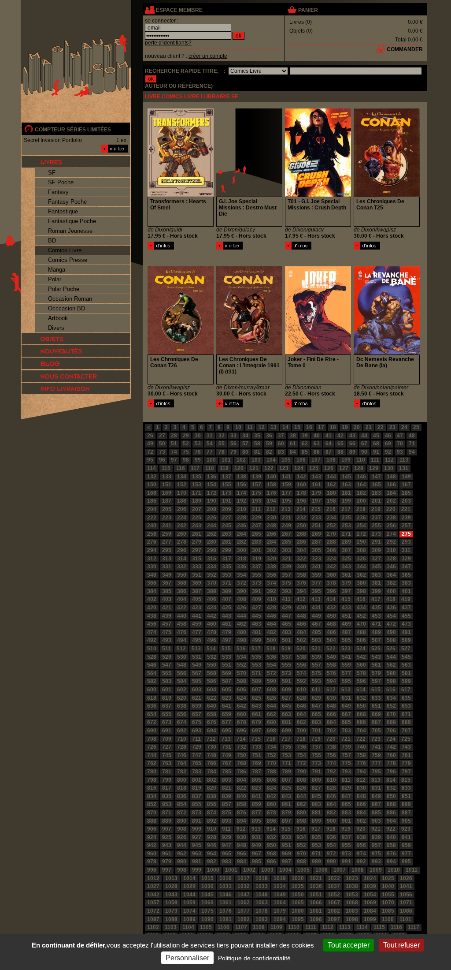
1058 (171, 902)
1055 (388, 895)
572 (271, 673)
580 (391, 673)
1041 (406, 886)
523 (346, 648)
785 (226, 772)
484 (301, 632)
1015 (207, 878)
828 (331, 788)
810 (331, 780)
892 (211, 821)
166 (391, 484)
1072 (153, 911)
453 (376, 616)
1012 (153, 878)
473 (406, 624)
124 (298, 468)
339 (286, 566)
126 (328, 468)
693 (196, 731)
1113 (345, 927)
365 (406, 575)
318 (241, 559)
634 (391, 698)
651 (376, 706)
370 (211, 583)
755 (316, 755)
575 (316, 673)
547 (166, 665)
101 (226, 460)
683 (316, 722)
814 (391, 780)
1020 (298, 878)
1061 (225, 902)
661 (256, 714)
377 (316, 583)
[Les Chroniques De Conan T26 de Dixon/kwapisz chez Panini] (181, 353)
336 (241, 566)
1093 (261, 919)
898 (301, 821)
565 (166, 673)
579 (376, 673)
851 (406, 796)
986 (271, 861)
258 (151, 534)
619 (166, 698)
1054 (370, 895)
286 (301, 542)
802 (211, 780)
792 (331, 772)
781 (166, 772)
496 (211, 640)
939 (376, 837)
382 (391, 583)
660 (241, 714)
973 (346, 854)
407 (226, 599)
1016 (225, 878)
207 (196, 509)
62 (305, 443)
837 (196, 796)
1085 (388, 911)
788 (271, 772)
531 (196, 657)
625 (256, 698)
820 (211, 788)
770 (271, 763)
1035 (298, 886)
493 (166, 640)
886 (391, 813)
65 (340, 443)
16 (309, 427)
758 (361, 755)
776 (361, 763)
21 (369, 427)
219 (376, 509)
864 (331, 804)
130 (388, 468)
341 (316, 566)
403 (166, 599)
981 (196, 861)
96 (162, 460)
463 (256, 624)
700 (301, 731)
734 (271, 747)
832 (391, 788)
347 (406, 566)
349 (166, 575)
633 (376, 698)
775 (346, 763)
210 (241, 509)
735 (286, 747)
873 (196, 813)
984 (241, 861)
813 (376, 780)
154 (211, 484)
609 (286, 689)
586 (211, 681)
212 (271, 509)
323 (316, 559)
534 (241, 657)
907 (166, 829)
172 (211, 493)
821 (226, 788)
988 (301, 861)
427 (256, 607)
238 (391, 518)
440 (181, 616)
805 (256, 780)
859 (256, 804)
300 (241, 550)
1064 (280, 902)
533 (226, 657)
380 (361, 583)
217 (346, 509)
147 (376, 477)
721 (346, 739)
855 (196, 804)
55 (221, 443)
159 (286, 484)
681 (286, 722)
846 (331, 796)
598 (391, 681)
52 (186, 443)
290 (361, 542)
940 (391, 837)
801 (196, 780)
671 (406, 714)
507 (376, 640)
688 (391, 722)
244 (211, 525)
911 (226, 829)
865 (346, 804)
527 (405, 648)
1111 (310, 927)
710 (181, 739)
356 (271, 575)
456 (151, 624)
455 (406, 616)
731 (226, 747)
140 (271, 477)
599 (406, 681)
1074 (189, 911)
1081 (316, 911)
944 (181, 845)
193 (256, 501)
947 (226, 845)
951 (286, 845)
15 (297, 427)
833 (406, 788)
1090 (207, 919)
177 (286, 493)
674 (181, 722)
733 (256, 747)
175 (256, 493)
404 (181, 599)
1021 (316, 878)
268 (301, 534)
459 (196, 624)
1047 (243, 895)
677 (226, 722)
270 (331, 534)
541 (346, 657)
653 (406, 706)
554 (271, 665)
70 (400, 443)
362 (361, 575)
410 (271, 599)
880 (301, 813)
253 (346, 525)
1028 (171, 886)
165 (376, 484)
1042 (153, 895)
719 (316, 739)
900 (331, 821)
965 (226, 854)
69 (388, 443)
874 (211, 813)
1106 (223, 927)
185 (406, 493)
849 (376, 796)
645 (286, 706)
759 (376, 755)
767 (226, 763)
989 (316, 861)
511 (166, 648)
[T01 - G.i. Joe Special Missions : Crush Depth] (298, 248)
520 (301, 648)
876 (241, 813)
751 (256, 755)
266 (271, 534)
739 (346, 747)
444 (241, 616)
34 (245, 436)
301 (256, 550)
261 (196, 534)
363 (376, 575)
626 (271, 698)
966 (241, 854)
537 (286, 657)
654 (151, 714)
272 (361, 534)
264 (241, 534)
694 (211, 731)
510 (151, 648)
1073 (171, 911)
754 (301, 755)
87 (328, 452)
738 (331, 747)
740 (361, 747)
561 (376, 665)
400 (391, 591)
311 (406, 550)
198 (331, 501)
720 (331, 739)
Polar (54, 279)
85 (305, 452)
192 (241, 501)
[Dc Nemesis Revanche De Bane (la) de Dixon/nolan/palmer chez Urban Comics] (387, 353)
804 (241, 780)
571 (256, 673)
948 (241, 845)
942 (151, 845)
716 (271, 739)
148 (391, 477)
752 (271, 755)
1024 (370, 878)
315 (196, 559)
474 (151, 632)
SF (51, 172)
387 (196, 591)
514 (211, 648)
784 (211, 772)
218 (361, 509)
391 (256, 591)
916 (301, 829)
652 (391, 706)
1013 (171, 878)
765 (196, 763)
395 (316, 591)
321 (286, 559)
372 (241, 583)
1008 (357, 870)
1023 (352, 878)
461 (226, 624)
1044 (189, 895)
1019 (280, 878)
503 (316, 640)
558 (331, 665)
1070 (388, 902)
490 (391, 632)
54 (210, 443)
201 (376, 501)
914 (271, 829)
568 (211, 673)
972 (331, 854)
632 (361, 698)
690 (151, 731)
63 (317, 443)
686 (361, 722)
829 (346, 788)
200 (361, 501)
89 (352, 452)
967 (256, 854)
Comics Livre (64, 250)
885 (376, 813)
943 (166, 845)
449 (316, 616)
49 (150, 443)
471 (376, 624)
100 (211, 460)
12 (262, 427)
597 (376, 681)
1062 (243, 902)
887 (406, 813)
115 (166, 468)
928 (211, 837)
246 (241, 525)
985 (256, 861)
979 (166, 861)
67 (364, 443)
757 (346, 755)
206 (181, 509)
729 (196, 747)
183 (376, 493)
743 (406, 747)
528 (151, 657)
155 (226, 484)
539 (316, 657)
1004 (285, 870)
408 (241, 599)
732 (241, 747)
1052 (334, 895)
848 (361, 796)
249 (286, 525)
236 (361, 518)
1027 (153, 886)
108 (331, 460)
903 (376, 821)
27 (162, 436)
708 (151, 739)
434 (361, 607)
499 (256, 640)
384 (151, 591)
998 (181, 870)
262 (211, 534)
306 (331, 550)
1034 (280, 886)
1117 (413, 927)
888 (151, 821)
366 (151, 583)
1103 (171, 927)
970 (301, 854)
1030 (207, 886)
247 (256, 525)
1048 (261, 895)
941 (406, 837)
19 (345, 427)
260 (181, 534)
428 (271, 607)
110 (360, 460)
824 (271, 788)
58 (257, 443)
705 (376, 731)
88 (340, 452)
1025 (388, 878)
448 (301, 616)
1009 (376, 870)
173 (226, 493)
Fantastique (63, 211)
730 (211, 747)
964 (211, 854)
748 (211, 755)
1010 (394, 870)
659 (226, 714)
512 (181, 648)
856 (211, 804)
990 (331, 861)
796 (391, 772)
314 (181, 559)
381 (376, 583)
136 (211, 477)
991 (346, 861)
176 (271, 493)
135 (196, 477)
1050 (298, 895)
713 (226, 739)
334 (211, 566)
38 (293, 436)
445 (256, 616)
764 (181, 763)
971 (316, 854)
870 (151, 813)
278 (181, 542)
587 (226, 681)
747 (196, 755)
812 (361, 780)
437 (406, 607)
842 (271, 796)
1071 (406, 902)
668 (361, 714)
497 (226, 640)
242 (181, 525)
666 (331, 714)
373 (256, 583)
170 (181, 493)
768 (241, 763)
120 (239, 468)
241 (166, 525)
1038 (352, 886)
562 (391, 665)
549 (196, 665)
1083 (352, 911)
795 (376, 772)
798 (151, 780)
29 (186, 436)
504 (331, 640)
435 (376, 607)
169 (166, 493)
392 (271, 591)
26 (150, 436)
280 (211, 542)
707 (406, 731)
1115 (379, 927)
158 (271, 484)
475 (166, 632)
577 (346, 673)
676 (211, 722)
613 (346, 689)
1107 (241, 927)
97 (174, 460)
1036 (316, 886)
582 (151, 681)
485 (316, 632)
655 (166, 714)
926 (181, 837)
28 (174, 436)
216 (331, 509)
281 (226, 542)
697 (256, 731)
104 (271, 460)
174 (241, 493)
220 (391, 509)
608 (271, 689)
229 (256, 518)
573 (286, 673)
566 (181, 673)
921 (376, 829)
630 (331, 698)
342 (331, 566)
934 (301, 837)
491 (406, 632)
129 (373, 468)
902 (361, 821)
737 (316, 747)
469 (346, 624)
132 (151, 477)
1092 (243, 919)
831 (376, 788)
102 (241, 460)
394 (301, 591)
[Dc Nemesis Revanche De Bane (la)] (367, 406)
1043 (171, 895)
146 (361, 477)
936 (331, 837)
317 (226, 559)
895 (256, 821)
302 (271, 550)
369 (196, 583)
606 (241, 689)
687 (376, 722)
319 (256, 559)
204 (151, 509)
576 (331, 673)
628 (301, 698)
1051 (316, 895)
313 (166, 559)
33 (233, 436)
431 (316, 607)
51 (174, 443)
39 (305, 436)
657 (196, 714)
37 (281, 436)
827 (316, 788)
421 (166, 607)
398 (361, 591)
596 (361, 681)
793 (346, 772)
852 (151, 804)
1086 (406, 911)
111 (375, 460)
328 (391, 559)
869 (406, 804)
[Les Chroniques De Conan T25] (367, 248)
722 (361, 739)
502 (301, 640)
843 (286, 796)
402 (151, 599)
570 (241, 673)
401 (406, 591)
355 (256, 575)
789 (286, 772)
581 (406, 673)
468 (331, 624)
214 (301, 509)
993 (376, 861)
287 (316, 542)
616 (391, 689)
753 (286, 755)
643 (256, 706)
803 (226, 780)
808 (301, 780)
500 (271, 640)
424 (211, 607)
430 (301, 607)
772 (301, 763)
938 (361, 837)
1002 (249, 870)
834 (151, 796)
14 (285, 427)
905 (406, 821)
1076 (225, 911)
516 (241, 648)
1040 (388, 886)
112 (389, 460)
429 (286, 607)
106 (301, 460)
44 (364, 436)
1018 (261, 878)
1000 (213, 870)
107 (316, 460)
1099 (370, 919)
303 (286, 550)
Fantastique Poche (72, 221)
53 (198, 443)
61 (293, 443)
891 (196, 821)
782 (181, 772)
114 (151, 468)
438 (151, 616)
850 (391, 796)
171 (196, 493)
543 (376, 657)
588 (241, 681)
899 (316, 821)
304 (301, 550)
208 (211, 509)
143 (316, 477)
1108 (259, 927)
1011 (412, 870)
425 (226, 607)
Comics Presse (67, 260)
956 (361, 845)
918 (331, 829)
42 (340, 436)
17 (321, 427)
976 (391, 854)
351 (196, 575)
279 (196, 542)
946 (211, 845)
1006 (321, 870)
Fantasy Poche (67, 201)
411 (286, 599)
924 (151, 837)
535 (256, 657)
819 (196, 788)
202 (391, 501)
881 (316, 813)
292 (391, 542)
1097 (334, 919)
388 (211, 591)
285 (286, 542)
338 (271, 566)
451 (346, 616)
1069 (370, 902)
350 (181, 575)
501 (286, 640)
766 (211, 763)
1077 (243, 911)
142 (301, 477)
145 (346, 477)
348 (151, 575)
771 (286, 763)
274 (391, 534)
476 (181, 632)
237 (376, 518)
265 (256, 534)
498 (241, 640)
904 (391, 821)
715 (256, 739)
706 (391, 731)
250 (301, 525)
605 (226, 689)
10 (238, 427)
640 (211, 706)
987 (286, 861)
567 (196, 673)
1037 (334, 886)
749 (226, 755)
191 (226, 501)
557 (316, 665)
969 (286, 854)
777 (376, 763)
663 (286, 714)
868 (391, 804)
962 (181, 854)
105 (286, 460)
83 (281, 452)
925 (166, 837)
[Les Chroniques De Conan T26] (161, 406)
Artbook (58, 318)
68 (376, 443)
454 (391, 616)
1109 (276, 927)
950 (271, 845)
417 (376, 599)
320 (271, 559)
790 (301, 772)
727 (166, 747)
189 (196, 501)
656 (181, 714)
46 (388, 436)
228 (241, 518)
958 (391, 845)
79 (233, 452)
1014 (189, 878)
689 (406, 722)
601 (166, 689)
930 (241, 837)
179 (316, 493)
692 (181, 731)
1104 (188, 927)
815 (405, 780)
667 (346, 714)
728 (181, 747)
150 (151, 484)
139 (256, 477)
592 (301, 681)
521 (316, 648)
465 (286, 624)
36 (269, 436)
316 (211, 559)
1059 (189, 902)
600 (151, 689)
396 (331, 591)
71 (412, 443)
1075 (207, 911)
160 (301, 484)
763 (166, 763)
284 (271, 542)
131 (403, 468)
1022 (334, 878)
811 (346, 780)
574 (301, 673)
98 (186, 460)
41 (328, 436)
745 (166, 755)
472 (391, 624)
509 (406, 640)
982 (211, 861)
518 (271, 648)
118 (209, 468)
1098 (352, 919)
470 (361, 624)
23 (392, 427)
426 (241, 607)
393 (286, 591)
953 (316, 845)
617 (405, 689)
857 (226, 804)
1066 (316, 902)
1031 (225, 886)
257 (406, 525)
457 (166, 624)
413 (316, 599)
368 (181, 583)
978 (151, 861)
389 (226, 591)
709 (166, 739)
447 (286, 616)
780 (151, 772)
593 (316, 681)
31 (210, 436)
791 (316, 772)
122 (269, 468)
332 (181, 566)
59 (269, 443)
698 (271, 731)
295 (166, 550)
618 (151, 698)
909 (196, 829)
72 (150, 452)
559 (346, 665)
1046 (225, 895)
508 (391, 640)
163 (346, 484)
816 (151, 788)
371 (226, 583)
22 (380, 427)
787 (256, 772)
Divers (56, 328)
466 (301, 624)
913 (256, 829)
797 (406, 772)
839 (226, 796)
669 (376, 714)
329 (406, 559)
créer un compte (208, 56)
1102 (153, 927)
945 (196, 845)
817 (166, 788)
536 (271, 657)
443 (226, 616)
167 (406, 484)
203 (406, 501)
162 (331, 484)
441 (196, 616)
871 (166, 813)
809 (316, 780)
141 (286, 477)
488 (361, 632)
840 (241, 796)
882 (331, 813)
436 (391, 607)
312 (151, 559)
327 (376, 559)
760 (391, 755)
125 (313, 468)
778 (391, 763)
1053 (352, 895)
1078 (261, 911)
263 (226, 534)
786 (241, 772)
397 (346, 591)
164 (361, 484)
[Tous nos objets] (76, 338)
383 (406, 583)
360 (331, 575)
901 (346, 821)
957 (376, 845)
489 (376, 632)
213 (286, 509)
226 (211, 518)
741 (376, 747)
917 (316, 829)
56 (233, 443)
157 (256, 484)
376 (301, 583)
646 (301, 706)
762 (151, 763)
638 (181, 706)
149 (406, 477)
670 (391, 714)
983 (226, 861)
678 (241, 722)
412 (301, 599)
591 (286, 681)
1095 (298, 919)
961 (166, 854)
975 (376, 854)
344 (361, 566)
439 (166, 616)
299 (226, 550)
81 (257, 452)
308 (361, 550)
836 (181, 796)
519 (286, 648)
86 (317, 452)
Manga (56, 269)
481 (256, 632)
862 (301, 804)
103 (256, 460)
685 (346, 722)
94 (412, 452)
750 (241, 755)
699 (286, 731)
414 (331, 599)
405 (196, 599)
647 (316, 706)
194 (271, 501)
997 (166, 870)
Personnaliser (187, 958)
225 (196, 518)
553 (256, 665)
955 (346, 845)
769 (256, 763)
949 (256, 845)
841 (256, 796)
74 (174, 452)
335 (226, 566)
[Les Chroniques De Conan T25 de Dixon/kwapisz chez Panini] (387, 195)
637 (166, 706)
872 (181, 813)
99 (198, 460)
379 (346, 583)
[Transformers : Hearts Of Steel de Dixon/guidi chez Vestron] (181, 195)
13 (273, 427)
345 (376, 566)
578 (361, 673)
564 (151, 673)
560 (361, 665)
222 (151, 518)
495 (196, 640)
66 (352, 443)
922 (391, 829)
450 (331, 616)
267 (286, 534)
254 (361, 525)
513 (196, 648)
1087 (153, 919)
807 (286, 780)
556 (301, 665)
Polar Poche (63, 289)
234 (331, 518)
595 (346, 681)
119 (224, 468)
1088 (171, 919)
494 (181, 640)
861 (286, 804)
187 (166, 501)
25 (416, 427)
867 (376, 804)
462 (241, 624)
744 (151, 755)
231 (286, 518)
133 (166, 477)
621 (196, 698)
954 (331, 845)
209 (226, 509)
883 (346, 813)
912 (241, 829)
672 (151, 722)
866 (361, 804)
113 (403, 460)
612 (331, 689)
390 (241, 591)
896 (271, 821)
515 (226, 648)
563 (406, 665)
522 (331, 648)
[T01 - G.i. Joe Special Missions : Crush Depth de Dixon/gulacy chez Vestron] (318, 195)
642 (241, 706)
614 (361, 689)
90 (364, 452)
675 (196, 722)
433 (346, 607)
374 (271, 583)
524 (361, 648)
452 (361, 616)
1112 (327, 927)
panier (308, 10)
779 (406, 763)
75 (186, 452)
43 (352, 436)
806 (271, 780)
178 (301, 493)
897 (286, 821)
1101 (405, 919)
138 (241, 477)
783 (196, 772)
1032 (243, 886)
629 (316, 698)
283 (256, 542)
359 (316, 575)
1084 (370, 911)
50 (162, 443)
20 (357, 427)
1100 (388, 919)
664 (301, 714)
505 (346, 640)
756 (331, 755)
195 (286, 501)
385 (166, 591)
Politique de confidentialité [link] (254, 958)
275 (406, 534)
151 (166, 484)
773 (316, 763)
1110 (293, 927)
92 (388, 452)
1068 (352, 902)
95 (150, 460)
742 (391, 747)
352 (211, 575)
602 (181, 689)
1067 (334, 902)
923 (405, 829)
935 (316, 837)
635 (406, 698)
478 (211, 632)
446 (271, 616)
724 (391, 739)
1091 (225, 919)
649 (346, 706)
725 (405, 739)
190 (211, 501)
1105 (206, 927)
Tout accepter (349, 945)
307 (346, 550)
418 (391, 599)
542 (361, 657)
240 (151, 525)
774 (331, 763)
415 (346, 599)
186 (151, 501)
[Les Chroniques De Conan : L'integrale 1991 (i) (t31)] (229, 406)
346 (391, 566)
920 (361, 829)
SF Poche (61, 182)
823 (256, 788)
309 (376, 550)
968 (271, 854)
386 (181, 591)
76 (198, 452)
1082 (334, 911)
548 (181, 665)
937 (346, 837)
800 (181, 780)
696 (241, 731)
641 (226, 706)
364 (391, 575)
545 (406, 657)
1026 (406, 878)
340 (301, 566)
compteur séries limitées (73, 130)
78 (221, 452)
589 (256, 681)
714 (241, 739)
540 (331, 657)
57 (245, 443)
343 (346, 566)
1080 (298, 911)
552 (241, 665)
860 (271, 804)
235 (346, 518)
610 (301, 689)
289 (346, 542)
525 (376, 648)
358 (301, 575)
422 (181, 607)
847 (346, 796)
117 (195, 468)
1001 (231, 870)
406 (211, 599)
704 (361, 731)
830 (361, 788)
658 (211, 714)
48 (412, 436)
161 (316, 484)
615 (376, 689)
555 (286, 665)
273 (376, 534)
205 (166, 509)
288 (331, 542)
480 (241, 632)
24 (404, 427)
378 (331, 583)
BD (52, 240)
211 (256, 509)
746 (181, 755)
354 (241, 575)
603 (196, 689)
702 (331, 731)
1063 (261, 902)
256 (391, 525)
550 (211, 665)
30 (198, 436)
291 (376, 542)
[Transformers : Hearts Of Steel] (161, 248)
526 (391, 648)
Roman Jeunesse (70, 231)
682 (301, 722)
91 (376, 452)
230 (271, 518)
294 (151, 550)
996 (151, 870)
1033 (261, 886)
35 (257, 436)
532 (211, 657)
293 (406, 542)
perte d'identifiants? (168, 43)
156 (241, 484)
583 (166, 681)
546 (151, 665)
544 (391, 657)
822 (241, 788)
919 (346, 829)
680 (271, 722)
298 (211, 550)
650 (361, 706)
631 (346, 698)
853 (166, 804)
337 (256, 566)
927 (196, 837)
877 (256, 813)
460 (211, 624)
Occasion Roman (70, 298)
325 (346, 559)
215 (316, 509)
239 (406, 518)
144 (331, 477)
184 (391, 493)
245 (226, 525)
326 (361, 559)
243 (196, 525)
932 (271, 837)
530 (181, 657)
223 (166, 518)
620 (181, 698)
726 (151, 747)
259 (166, 534)
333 (196, 566)
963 (196, 854)
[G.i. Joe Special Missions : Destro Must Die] (229, 248)
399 (376, 591)
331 (166, 566)
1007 (339, 870)
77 (210, 452)
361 (346, 575)
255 (376, 525)
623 (226, 698)
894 (241, 821)
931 (256, 837)
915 (286, 829)
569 (226, 673)
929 (226, 837)
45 (376, 436)
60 (281, 443)
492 (151, 640)
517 (256, 648)
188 (181, 501)
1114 (362, 927)
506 (361, 640)
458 (181, 624)
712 (211, 739)
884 (361, 813)
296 (181, 550)
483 (286, 632)
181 (346, 493)
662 (271, 714)
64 (328, 443)
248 (271, 525)
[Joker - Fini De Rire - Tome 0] (298, 406)
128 (358, 468)
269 (316, 534)
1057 (153, 902)
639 (196, 706)
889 (166, 821)
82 (269, 452)
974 (361, 854)
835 (166, 796)
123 (283, 468)
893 (226, 821)
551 (226, 665)
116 (180, 468)
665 (316, 714)
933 (286, 837)
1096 (316, 919)
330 (151, 566)
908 (181, 829)
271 (346, 534)
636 (151, 706)
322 (301, 559)
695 (226, 731)
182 (361, 493)
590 (271, 681)
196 (301, 501)
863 (316, 804)
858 (241, 804)
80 (245, 452)
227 (226, 518)
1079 (280, 911)
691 (166, 731)
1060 (207, 902)
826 (301, 788)
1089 (189, 919)
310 (391, 550)
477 (196, 632)
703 (346, 731)
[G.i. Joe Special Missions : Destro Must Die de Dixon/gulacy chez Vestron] (249, 195)
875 (226, 813)
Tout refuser (401, 945)
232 (301, 518)
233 (316, 518)
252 (331, 525)
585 (196, 681)
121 (254, 468)
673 (166, 722)
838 (211, 796)
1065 (298, 902)
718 (301, 739)
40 (317, 436)
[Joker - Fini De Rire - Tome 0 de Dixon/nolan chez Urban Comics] (318, 353)
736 (301, 747)
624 (241, 698)
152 (181, 484)
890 (181, 821)
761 (406, 755)
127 (343, 468)
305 (316, 550)
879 (286, 813)
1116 (396, 927)
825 (286, 788)
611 (316, 689)
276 (151, 542)
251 (316, 525)
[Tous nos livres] (76, 162)
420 (151, 607)
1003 (267, 870)
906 (151, 829)
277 (166, 542)
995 (406, 861)
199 (346, 501)
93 (400, 452)
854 (181, 804)
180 (331, 493)
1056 (406, 895)
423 (196, 607)
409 (256, 599)
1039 (370, 886)
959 (406, 845)
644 (271, 706)
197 (316, 501)
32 (221, 436)
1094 (280, 919)
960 (151, 854)
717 (286, 739)
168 (151, 493)
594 (331, 681)
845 (316, 796)
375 (286, 583)
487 (346, 632)
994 (391, 861)
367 (166, 583)
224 (181, 518)
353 (226, 575)
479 (226, 632)
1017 (243, 878)
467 (316, 624)
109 (346, 460)
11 (250, 427)
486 (331, 632)
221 (405, 509)
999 (196, 870)
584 (181, 681)
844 (301, 796)
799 (166, 780)
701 (316, 731)
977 (406, 854)
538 (301, 657)
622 (211, 698)
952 (301, 845)
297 (196, 550)
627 (286, 698)
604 (211, 689)
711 (196, 739)
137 (226, 477)
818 (181, 788)
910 (211, 829)
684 (331, 722)
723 (376, 739)
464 (271, 624)
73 (162, 452)
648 (331, 706)
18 (333, 427)
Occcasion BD (66, 308)
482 (271, 632)
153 (196, 484)
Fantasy (58, 192)
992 (361, 861)
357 (286, 575)
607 (256, 689)
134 (181, 477)
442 (211, 616)
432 (331, 607)
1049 (280, 895)
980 (181, 861)
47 (400, 436)
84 (293, 452)
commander (405, 49)
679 (256, 722)
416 (361, 599)
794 (361, 772)
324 (331, 559)
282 (241, 542)
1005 (303, 870)
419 (405, 599)
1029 (189, 886)
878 (271, 813)
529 (166, 657)
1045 (207, 895)
